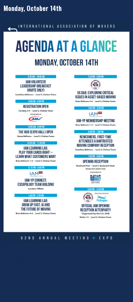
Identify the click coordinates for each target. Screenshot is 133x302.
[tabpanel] (66, 134)
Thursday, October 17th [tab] (34, 293)
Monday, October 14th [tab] (33, 8)
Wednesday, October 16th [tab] (37, 276)
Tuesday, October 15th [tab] (33, 260)
